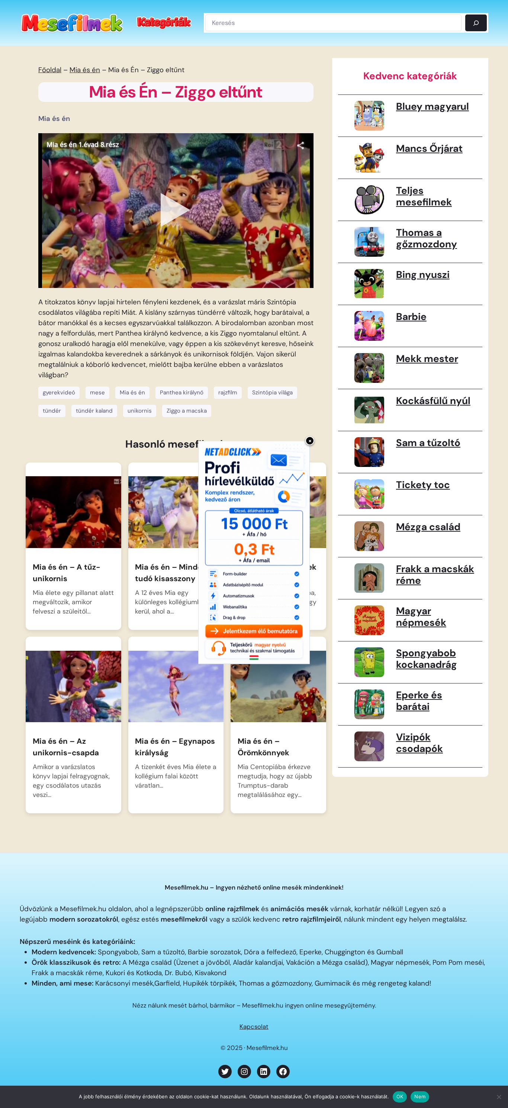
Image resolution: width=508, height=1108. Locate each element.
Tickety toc (423, 484)
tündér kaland (94, 410)
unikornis (140, 410)
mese (97, 392)
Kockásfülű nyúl (433, 400)
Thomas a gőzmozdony (426, 238)
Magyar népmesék (421, 617)
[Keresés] (476, 23)
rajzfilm (227, 392)
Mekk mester (427, 358)
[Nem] (498, 1097)
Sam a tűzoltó (428, 442)
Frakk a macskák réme (435, 575)
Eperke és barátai (419, 701)
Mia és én (85, 69)
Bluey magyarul (432, 106)
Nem (419, 1096)
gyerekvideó (59, 392)
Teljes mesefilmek (424, 196)
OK (399, 1096)
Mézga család (428, 527)
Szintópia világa (272, 392)
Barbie (411, 316)
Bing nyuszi (423, 274)
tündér (52, 410)
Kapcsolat (254, 1026)
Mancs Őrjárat (429, 148)
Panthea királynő (181, 392)
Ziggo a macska (187, 410)
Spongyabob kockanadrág (426, 659)
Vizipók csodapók (419, 743)
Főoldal (49, 69)
